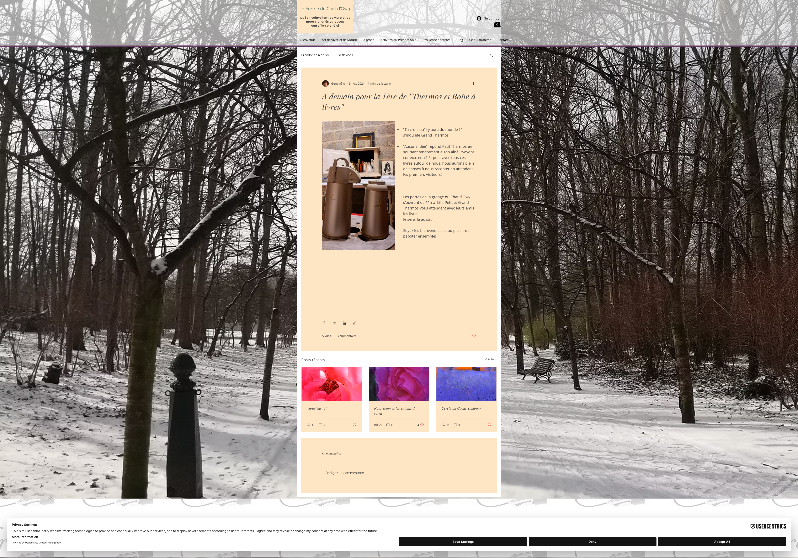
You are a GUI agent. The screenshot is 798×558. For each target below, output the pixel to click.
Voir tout (491, 359)
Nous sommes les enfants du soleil (395, 411)
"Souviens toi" (317, 408)
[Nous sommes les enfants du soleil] (399, 384)
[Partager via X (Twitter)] (334, 323)
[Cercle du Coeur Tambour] (466, 384)
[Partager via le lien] (355, 323)
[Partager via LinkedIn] (344, 323)
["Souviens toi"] (332, 384)
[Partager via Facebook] (324, 323)
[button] (497, 23)
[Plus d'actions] (473, 83)
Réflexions (345, 55)
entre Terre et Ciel (325, 25)
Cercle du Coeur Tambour (461, 408)
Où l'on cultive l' (312, 18)
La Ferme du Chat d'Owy (324, 8)
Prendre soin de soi (315, 55)
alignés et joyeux (331, 21)
